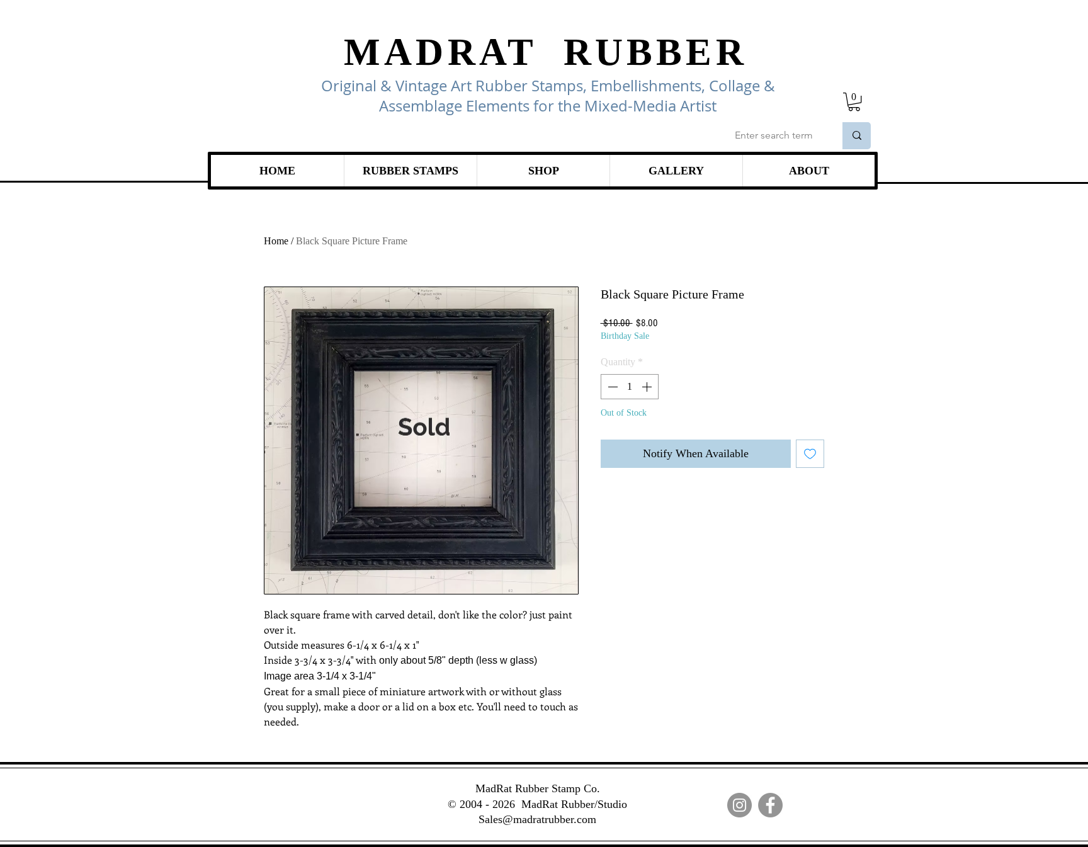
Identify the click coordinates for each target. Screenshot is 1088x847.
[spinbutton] (629, 387)
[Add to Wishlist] (810, 454)
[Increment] (648, 387)
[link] (854, 102)
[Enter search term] (856, 135)
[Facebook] (770, 805)
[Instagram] (739, 805)
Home (276, 241)
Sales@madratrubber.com (537, 819)
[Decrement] (611, 387)
